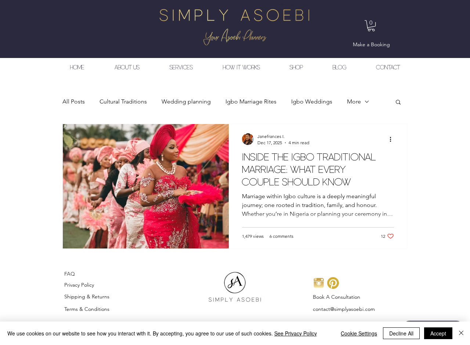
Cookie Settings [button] (359, 333)
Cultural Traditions (123, 101)
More (354, 101)
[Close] (461, 333)
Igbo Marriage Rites (250, 101)
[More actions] (392, 139)
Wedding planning (186, 101)
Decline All (401, 333)
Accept (438, 333)
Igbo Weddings (311, 101)
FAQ (69, 273)
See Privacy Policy (295, 333)
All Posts (73, 101)
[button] (371, 25)
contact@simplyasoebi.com (344, 309)
